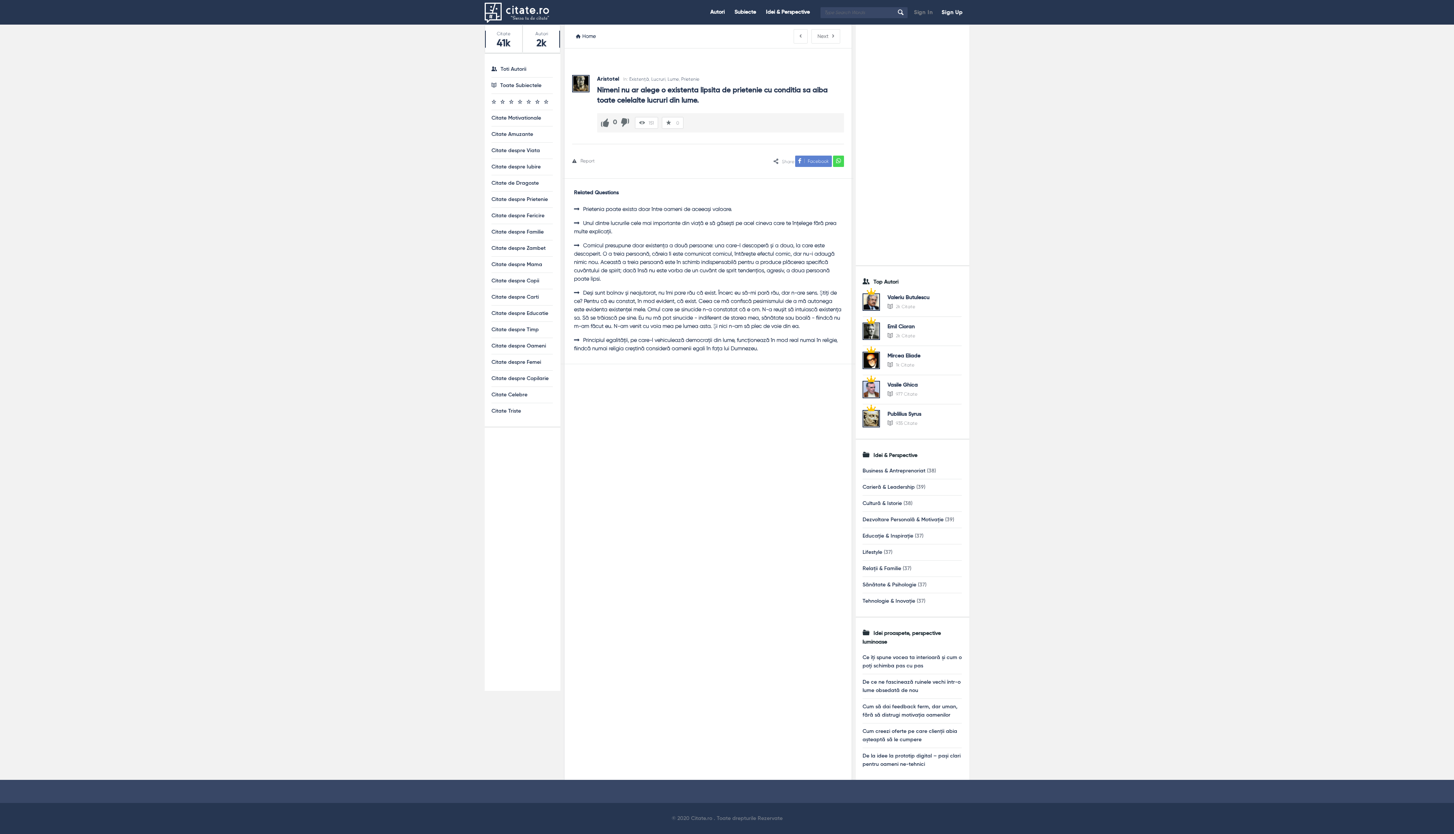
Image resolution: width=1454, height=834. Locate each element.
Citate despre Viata (515, 150)
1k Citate (904, 365)
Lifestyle (872, 552)
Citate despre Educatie (519, 313)
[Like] (605, 122)
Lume (673, 79)
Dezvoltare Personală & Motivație (903, 519)
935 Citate (906, 423)
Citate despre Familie (517, 232)
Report (587, 161)
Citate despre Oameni (518, 346)
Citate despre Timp (515, 329)
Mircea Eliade (904, 356)
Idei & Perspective (788, 12)
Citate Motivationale (516, 118)
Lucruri (658, 79)
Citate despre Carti (515, 297)
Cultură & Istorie (882, 503)
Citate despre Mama (516, 264)
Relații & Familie (882, 568)
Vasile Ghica (903, 385)
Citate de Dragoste (515, 183)
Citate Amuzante (512, 134)
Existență (639, 79)
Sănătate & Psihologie (889, 585)
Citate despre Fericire (517, 215)
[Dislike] (625, 122)
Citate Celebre (509, 395)
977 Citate (906, 394)
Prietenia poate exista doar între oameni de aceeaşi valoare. (657, 209)
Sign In (923, 12)
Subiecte (745, 12)
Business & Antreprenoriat (894, 471)
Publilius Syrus (904, 414)
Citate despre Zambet (518, 248)
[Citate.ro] (523, 12)
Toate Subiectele (520, 85)
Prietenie (690, 79)
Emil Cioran (901, 326)
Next (822, 36)
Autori (717, 12)
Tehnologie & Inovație (889, 601)
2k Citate (905, 306)
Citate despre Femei (516, 362)
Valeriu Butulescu (909, 297)
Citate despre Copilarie (520, 378)
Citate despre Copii (515, 281)
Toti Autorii (513, 69)
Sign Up (952, 12)
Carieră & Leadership (889, 487)
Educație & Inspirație (888, 536)
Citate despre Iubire (516, 167)
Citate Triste (506, 411)
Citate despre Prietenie (519, 199)
